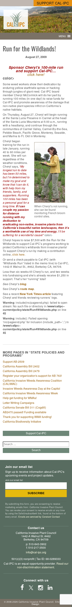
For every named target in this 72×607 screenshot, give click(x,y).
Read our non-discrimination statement (42, 565)
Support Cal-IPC (53, 3)
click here (18, 254)
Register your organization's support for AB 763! (32, 376)
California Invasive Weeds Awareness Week (30, 393)
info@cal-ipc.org (36, 552)
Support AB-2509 (13, 362)
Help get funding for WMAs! (20, 398)
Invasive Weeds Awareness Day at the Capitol (31, 388)
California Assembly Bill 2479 (21, 371)
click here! (35, 74)
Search (36, 450)
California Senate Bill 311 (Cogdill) (24, 407)
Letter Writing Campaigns (18, 403)
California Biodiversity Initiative (22, 421)
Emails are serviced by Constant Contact (39, 516)
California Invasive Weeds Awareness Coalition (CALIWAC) (32, 382)
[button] (62, 36)
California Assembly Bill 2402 (21, 366)
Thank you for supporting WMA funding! (27, 417)
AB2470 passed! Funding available (24, 412)
